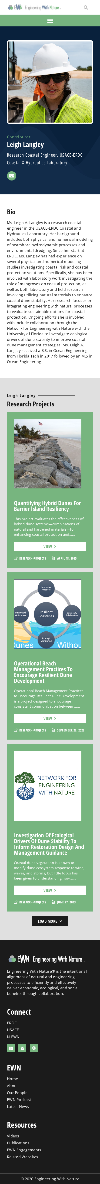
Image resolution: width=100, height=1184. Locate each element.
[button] (86, 7)
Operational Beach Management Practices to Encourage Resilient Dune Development (43, 671)
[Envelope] (11, 175)
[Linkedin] (11, 1048)
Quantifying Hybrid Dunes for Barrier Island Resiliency (47, 506)
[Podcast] (34, 1048)
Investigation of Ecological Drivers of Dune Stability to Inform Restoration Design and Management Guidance (49, 843)
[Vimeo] (22, 1048)
